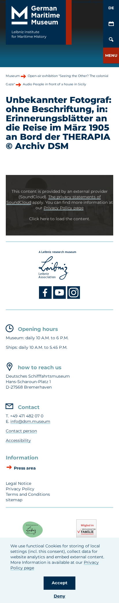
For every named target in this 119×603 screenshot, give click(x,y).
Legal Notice (18, 483)
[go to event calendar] (111, 24)
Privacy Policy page (63, 207)
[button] (111, 55)
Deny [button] (59, 596)
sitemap (14, 499)
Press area (24, 468)
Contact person (21, 431)
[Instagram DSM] (73, 297)
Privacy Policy (20, 488)
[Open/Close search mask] (111, 40)
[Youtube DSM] (60, 297)
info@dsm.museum (30, 421)
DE (111, 7)
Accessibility (18, 440)
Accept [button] (59, 582)
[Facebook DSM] (46, 297)
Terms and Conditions (28, 494)
